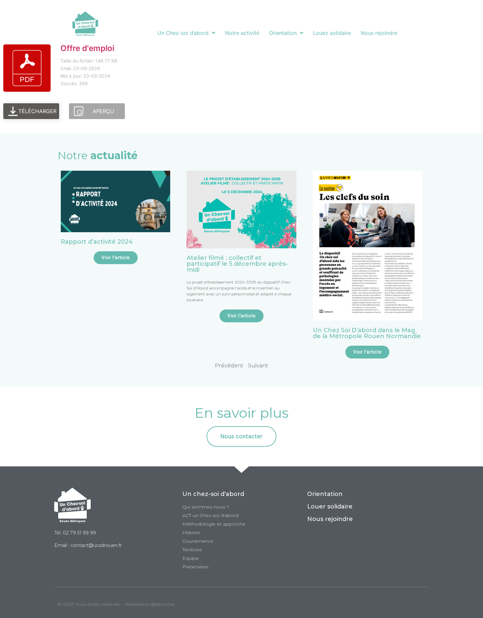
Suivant (258, 365)
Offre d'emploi (87, 48)
